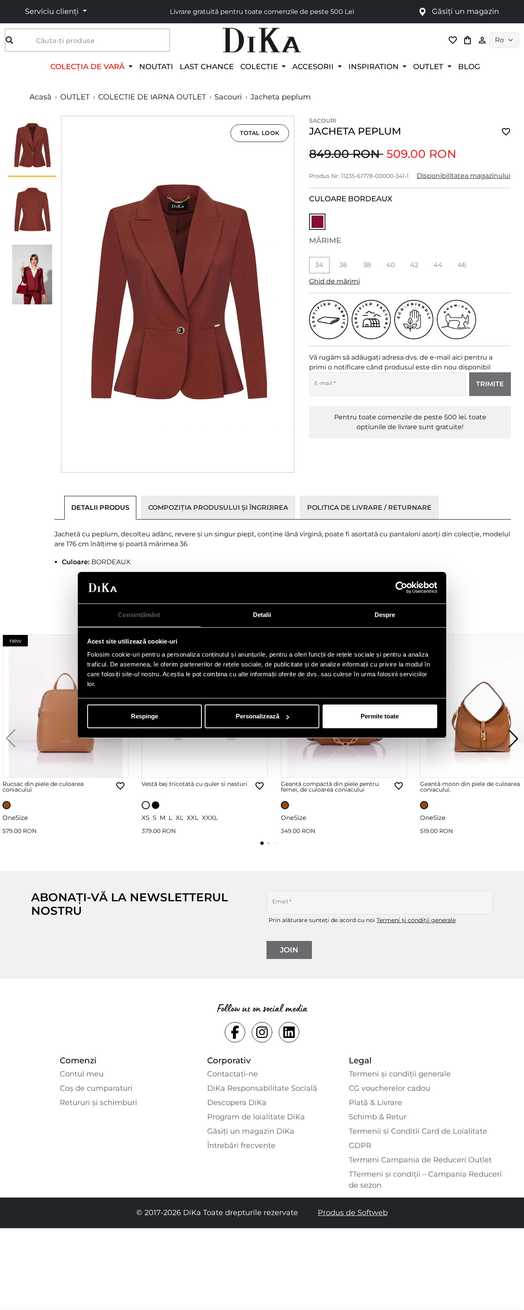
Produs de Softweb (353, 1212)
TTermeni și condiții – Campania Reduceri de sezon (425, 1180)
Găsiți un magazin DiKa (250, 1131)
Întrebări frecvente (241, 1145)
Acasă (40, 96)
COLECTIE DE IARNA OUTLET (152, 96)
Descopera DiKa (237, 1102)
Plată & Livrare (375, 1102)
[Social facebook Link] (235, 1032)
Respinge (144, 716)
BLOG (469, 66)
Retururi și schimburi (98, 1102)
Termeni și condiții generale (416, 920)
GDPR (360, 1145)
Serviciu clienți (53, 11)
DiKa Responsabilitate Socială (262, 1088)
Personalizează (257, 716)
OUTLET (75, 96)
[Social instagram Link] (262, 1032)
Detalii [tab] (262, 614)
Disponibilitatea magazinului (463, 176)
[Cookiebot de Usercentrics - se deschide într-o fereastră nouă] (401, 588)
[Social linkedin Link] (289, 1032)
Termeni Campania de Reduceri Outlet (420, 1159)
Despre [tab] (385, 614)
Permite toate (380, 716)
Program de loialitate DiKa (256, 1116)
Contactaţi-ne (232, 1073)
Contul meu (82, 1073)
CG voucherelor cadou (389, 1088)
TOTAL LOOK (260, 133)
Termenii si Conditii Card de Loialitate (418, 1131)
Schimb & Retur (378, 1116)
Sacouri (228, 96)
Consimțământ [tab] (139, 614)
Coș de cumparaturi (96, 1088)
